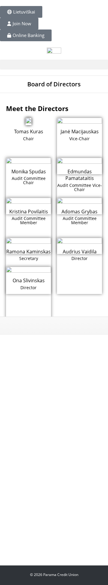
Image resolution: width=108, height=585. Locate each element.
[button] (54, 65)
